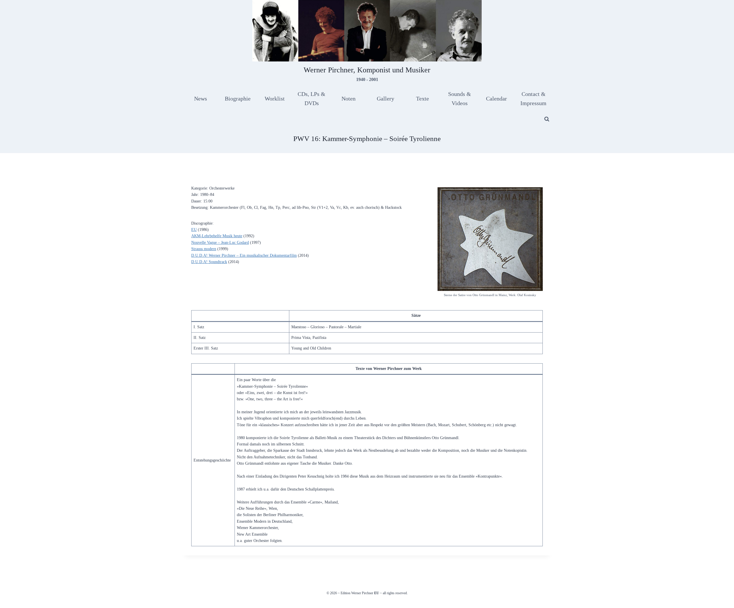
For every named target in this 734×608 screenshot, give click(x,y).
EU (194, 229)
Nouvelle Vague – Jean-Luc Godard (220, 242)
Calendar (496, 98)
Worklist (275, 98)
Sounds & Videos (459, 98)
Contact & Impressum (533, 98)
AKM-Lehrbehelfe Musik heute (216, 236)
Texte (422, 98)
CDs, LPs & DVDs (311, 98)
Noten (348, 98)
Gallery (385, 98)
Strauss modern (203, 249)
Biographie (238, 98)
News (200, 98)
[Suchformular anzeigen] (547, 119)
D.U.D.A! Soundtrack (209, 262)
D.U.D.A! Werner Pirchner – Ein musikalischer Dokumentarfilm (244, 255)
